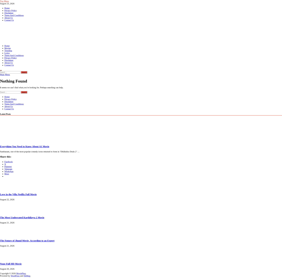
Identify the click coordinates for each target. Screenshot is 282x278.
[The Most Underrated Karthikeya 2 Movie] (7, 212)
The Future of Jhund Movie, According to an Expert (27, 240)
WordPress (15, 276)
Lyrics (7, 53)
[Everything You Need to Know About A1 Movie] (19, 141)
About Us (8, 18)
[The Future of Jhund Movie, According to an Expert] (7, 235)
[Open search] (1, 70)
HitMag (27, 276)
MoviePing (21, 273)
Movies (7, 48)
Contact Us (9, 20)
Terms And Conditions (14, 15)
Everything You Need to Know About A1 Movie (24, 146)
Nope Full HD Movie (11, 263)
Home (7, 8)
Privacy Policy (10, 10)
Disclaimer (8, 13)
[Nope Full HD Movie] (7, 259)
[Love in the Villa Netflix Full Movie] (7, 189)
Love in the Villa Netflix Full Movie (18, 194)
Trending (8, 50)
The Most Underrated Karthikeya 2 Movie (22, 217)
